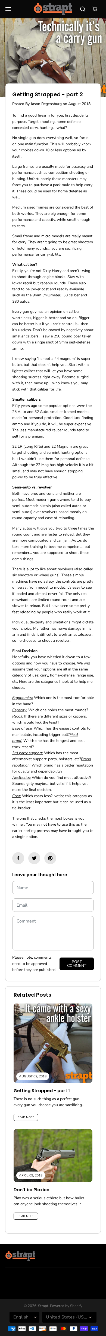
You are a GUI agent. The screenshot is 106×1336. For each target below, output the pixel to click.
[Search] (83, 9)
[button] (7, 9)
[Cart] (95, 9)
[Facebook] (18, 858)
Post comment (76, 963)
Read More (26, 1117)
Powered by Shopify (66, 1305)
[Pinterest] (50, 858)
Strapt (43, 1305)
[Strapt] (53, 9)
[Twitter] (34, 858)
